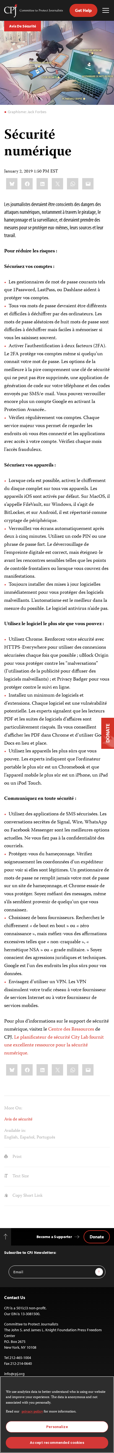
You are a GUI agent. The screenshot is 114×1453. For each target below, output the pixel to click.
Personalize (57, 1427)
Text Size (20, 1176)
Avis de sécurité (18, 1119)
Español (27, 1137)
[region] (57, 1414)
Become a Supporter (54, 1236)
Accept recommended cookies (57, 1443)
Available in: (15, 1131)
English (11, 1137)
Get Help (83, 10)
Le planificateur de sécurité (42, 1037)
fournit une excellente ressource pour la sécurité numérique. (54, 1045)
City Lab (79, 1037)
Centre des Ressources (71, 1029)
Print (16, 1157)
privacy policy (32, 1412)
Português (46, 1137)
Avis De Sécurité (22, 26)
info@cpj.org (14, 1373)
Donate (97, 1236)
